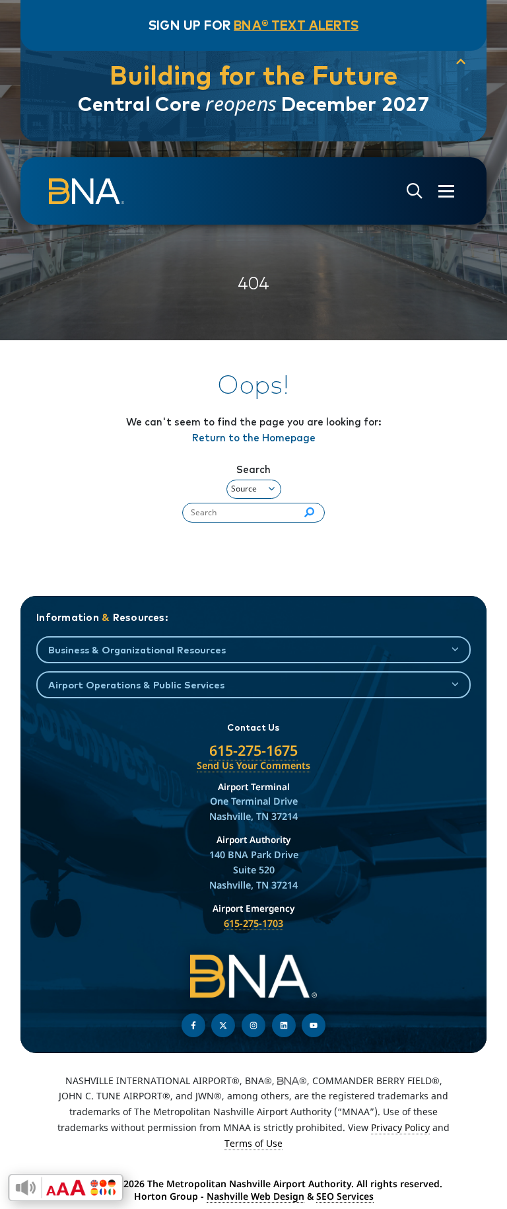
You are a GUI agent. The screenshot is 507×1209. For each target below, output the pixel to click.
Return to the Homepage (254, 437)
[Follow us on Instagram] (253, 1025)
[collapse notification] (461, 62)
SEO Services (345, 1196)
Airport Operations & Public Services (136, 684)
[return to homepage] (86, 191)
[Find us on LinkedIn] (284, 1025)
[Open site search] (414, 191)
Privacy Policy (400, 1127)
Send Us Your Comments (253, 765)
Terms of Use (253, 1143)
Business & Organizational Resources (137, 649)
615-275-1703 (253, 923)
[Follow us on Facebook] (193, 1025)
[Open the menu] (446, 191)
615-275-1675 (253, 750)
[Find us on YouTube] (313, 1025)
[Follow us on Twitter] (223, 1025)
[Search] (309, 512)
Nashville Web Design (255, 1196)
